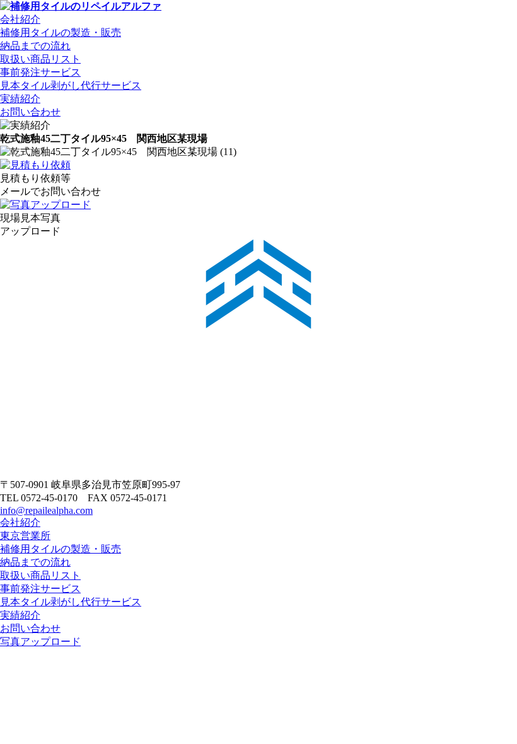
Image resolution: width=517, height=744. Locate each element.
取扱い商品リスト (40, 59)
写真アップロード (40, 641)
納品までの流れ (35, 45)
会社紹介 (20, 19)
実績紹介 (20, 98)
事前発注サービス (40, 72)
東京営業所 (25, 535)
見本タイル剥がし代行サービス (70, 85)
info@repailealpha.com (46, 510)
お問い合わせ (30, 112)
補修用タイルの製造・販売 (60, 32)
